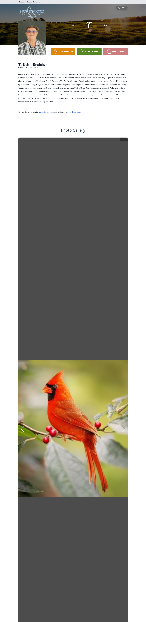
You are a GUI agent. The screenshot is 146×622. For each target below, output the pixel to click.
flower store (76, 112)
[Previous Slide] (22, 428)
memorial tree (44, 112)
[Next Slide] (123, 428)
